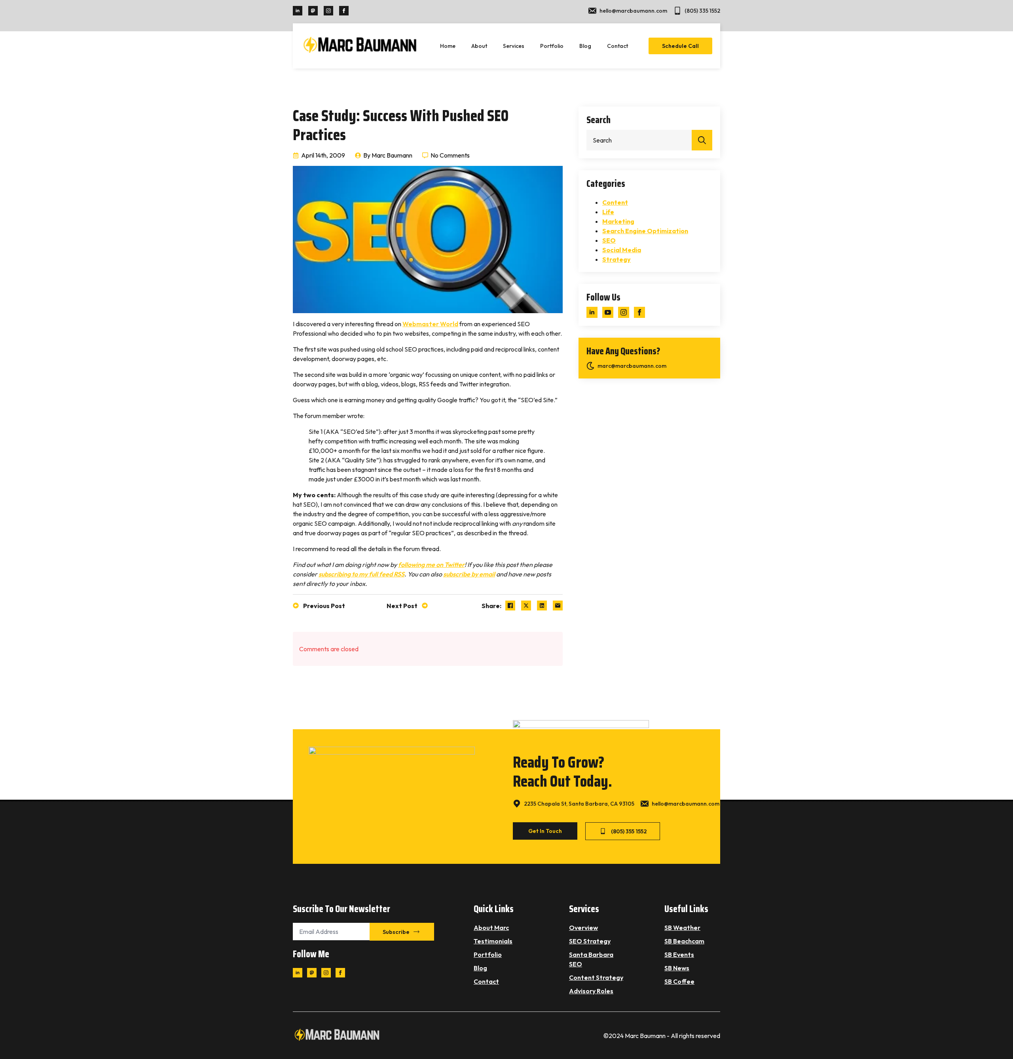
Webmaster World (430, 324)
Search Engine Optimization (645, 231)
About (479, 45)
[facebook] (344, 10)
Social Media (621, 250)
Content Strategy (596, 977)
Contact (617, 45)
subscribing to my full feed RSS (361, 574)
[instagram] (328, 10)
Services (513, 45)
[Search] (702, 140)
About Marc (491, 928)
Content (615, 202)
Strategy (616, 259)
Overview (583, 928)
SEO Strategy (590, 941)
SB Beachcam (684, 941)
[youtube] (607, 312)
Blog (585, 45)
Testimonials (493, 941)
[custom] (313, 10)
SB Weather (682, 928)
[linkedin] (297, 10)
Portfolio (551, 45)
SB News (676, 968)
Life (608, 212)
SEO (609, 240)
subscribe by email (469, 574)
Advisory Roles (591, 991)
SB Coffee (679, 981)
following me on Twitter (431, 564)
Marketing (618, 221)
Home (447, 45)
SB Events (679, 954)
